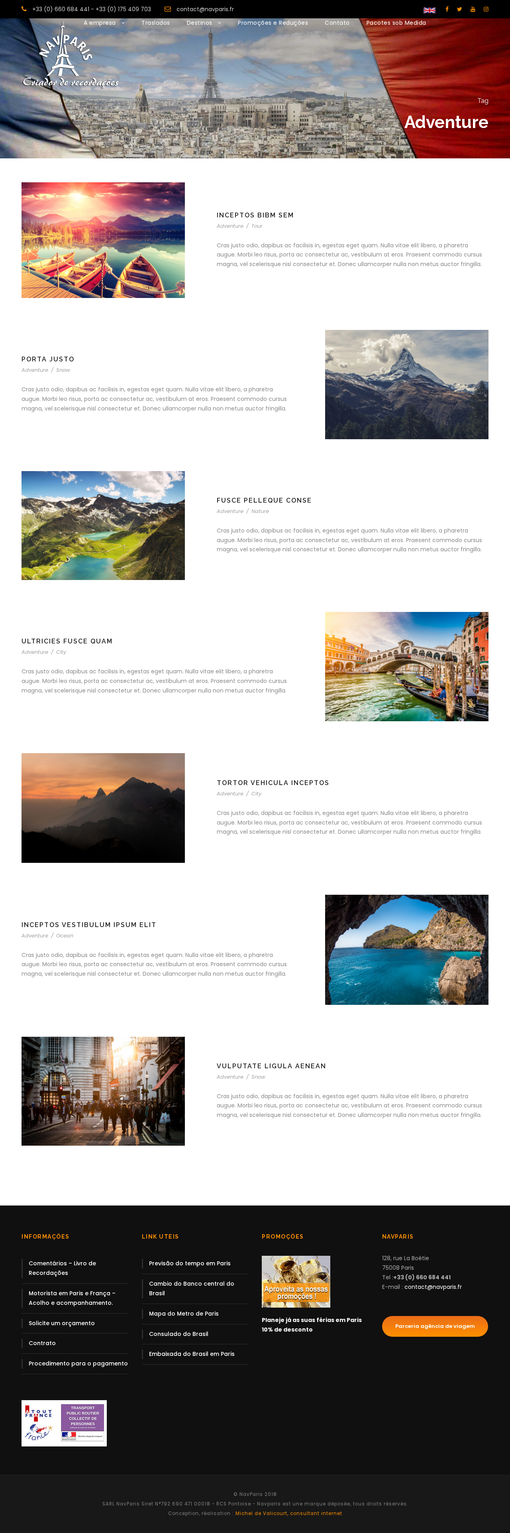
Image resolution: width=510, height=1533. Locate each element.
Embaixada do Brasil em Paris (192, 1354)
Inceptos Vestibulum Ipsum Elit (89, 925)
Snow (63, 370)
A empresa (100, 23)
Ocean (64, 935)
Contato (337, 23)
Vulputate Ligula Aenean (271, 1066)
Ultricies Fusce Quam (67, 641)
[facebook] (447, 9)
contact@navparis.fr (205, 9)
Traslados (155, 23)
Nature (260, 511)
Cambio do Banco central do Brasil (191, 1288)
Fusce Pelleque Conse (264, 500)
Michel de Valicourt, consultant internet (288, 1513)
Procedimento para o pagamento (78, 1363)
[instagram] (486, 9)
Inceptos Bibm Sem (255, 215)
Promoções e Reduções (273, 23)
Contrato (42, 1343)
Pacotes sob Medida (396, 23)
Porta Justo (48, 359)
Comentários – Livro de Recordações (62, 1268)
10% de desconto (287, 1330)
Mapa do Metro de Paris (184, 1314)
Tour (257, 226)
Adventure (230, 226)
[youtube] (473, 9)
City (61, 652)
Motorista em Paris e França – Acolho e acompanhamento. (72, 1298)
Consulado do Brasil (178, 1334)
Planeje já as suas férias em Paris (312, 1320)
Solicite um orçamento (62, 1323)
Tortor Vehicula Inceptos (273, 783)
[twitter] (459, 9)
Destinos (199, 23)
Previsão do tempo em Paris (190, 1263)
